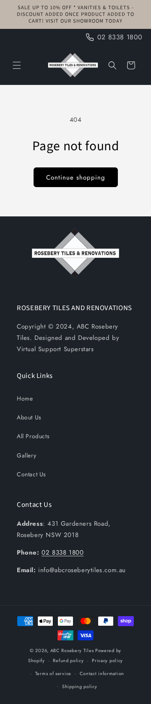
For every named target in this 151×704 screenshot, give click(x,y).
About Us (29, 417)
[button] (17, 65)
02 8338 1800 (62, 552)
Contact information (102, 673)
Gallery (26, 455)
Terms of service (53, 673)
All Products (33, 436)
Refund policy (68, 660)
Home (25, 398)
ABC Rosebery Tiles (72, 650)
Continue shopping (75, 177)
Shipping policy (79, 686)
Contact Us (31, 474)
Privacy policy (107, 660)
